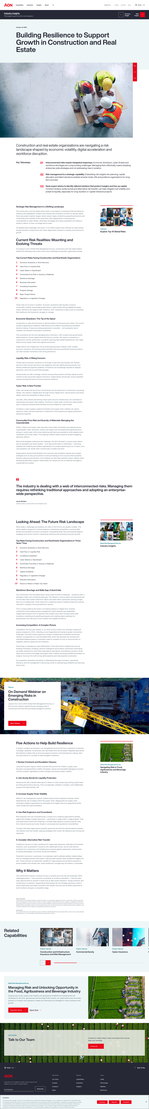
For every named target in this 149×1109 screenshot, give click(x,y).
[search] (53, 5)
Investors (123, 5)
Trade (102, 1079)
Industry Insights (12, 13)
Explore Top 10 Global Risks (113, 231)
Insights (38, 5)
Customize (102, 1102)
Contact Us (107, 5)
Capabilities (19, 5)
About (47, 5)
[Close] (146, 1102)
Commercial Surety (85, 952)
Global (141, 5)
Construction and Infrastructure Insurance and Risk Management (55, 953)
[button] (18, 1010)
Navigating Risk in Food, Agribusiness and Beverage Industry (113, 770)
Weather (103, 1086)
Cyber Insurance (120, 952)
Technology (104, 1083)
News (129, 5)
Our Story (55, 1079)
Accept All (126, 1102)
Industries (30, 5)
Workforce (103, 1090)
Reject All (114, 1102)
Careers (117, 5)
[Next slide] (48, 962)
